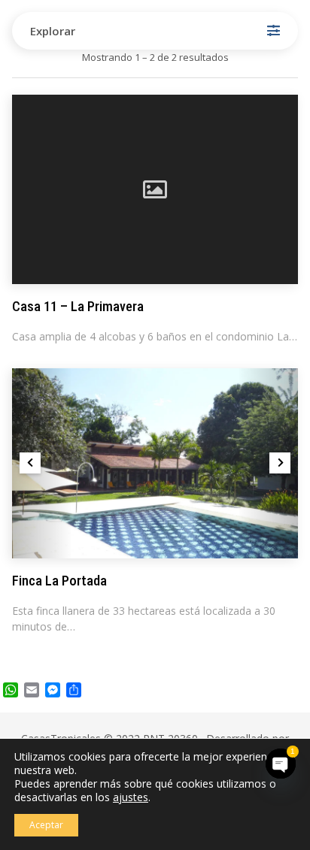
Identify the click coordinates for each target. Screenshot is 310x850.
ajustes (130, 797)
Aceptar (46, 824)
